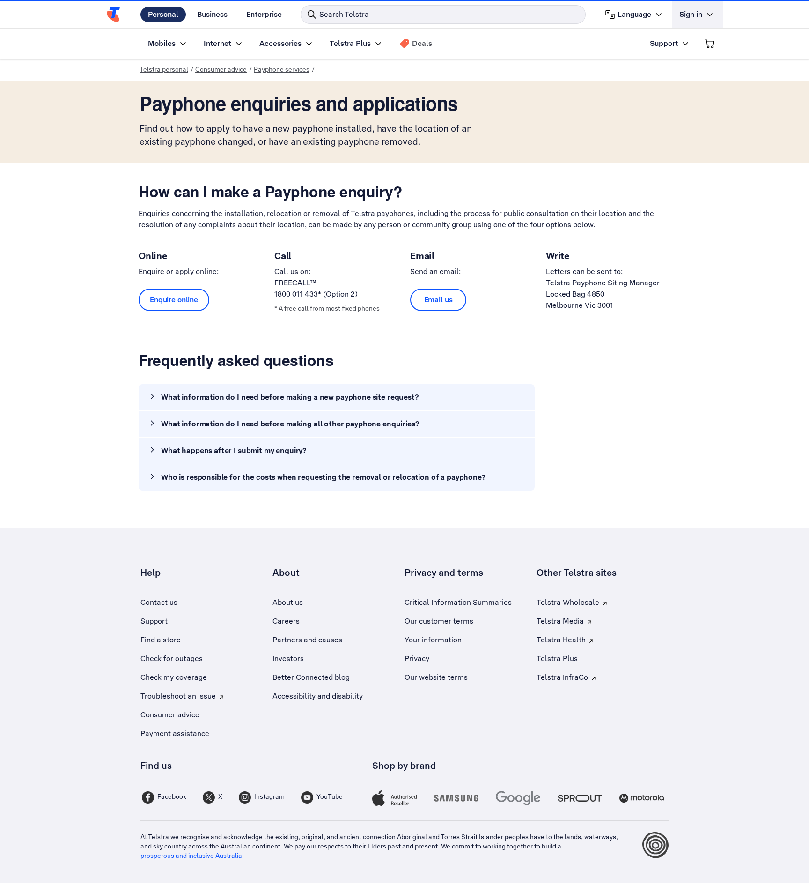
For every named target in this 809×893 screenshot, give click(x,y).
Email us (438, 300)
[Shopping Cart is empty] (710, 44)
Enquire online (174, 300)
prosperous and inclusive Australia (191, 855)
